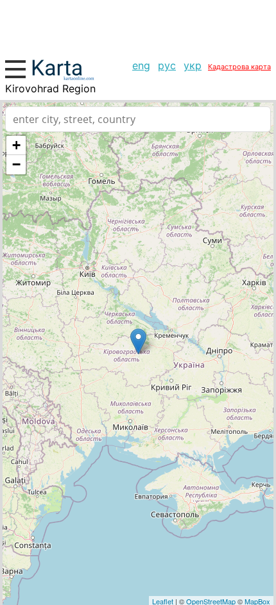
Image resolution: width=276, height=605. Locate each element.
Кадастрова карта (239, 66)
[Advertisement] (138, 25)
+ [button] (16, 145)
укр (193, 65)
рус (167, 65)
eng (141, 65)
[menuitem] (141, 65)
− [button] (16, 164)
